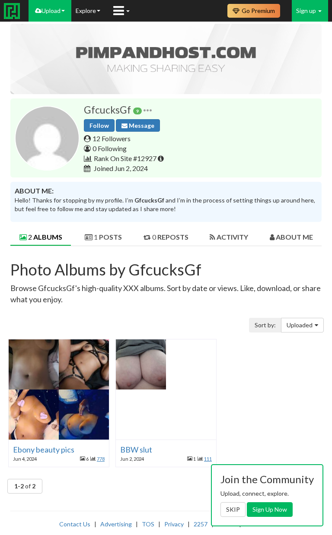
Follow (99, 125)
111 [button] (208, 459)
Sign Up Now (269, 509)
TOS (148, 524)
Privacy (174, 524)
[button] (147, 110)
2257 (201, 524)
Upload (51, 10)
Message (141, 125)
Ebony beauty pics (43, 449)
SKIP (233, 509)
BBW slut (136, 449)
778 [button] (101, 459)
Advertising (116, 524)
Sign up (306, 10)
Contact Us (74, 524)
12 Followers (112, 138)
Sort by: (265, 325)
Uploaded (300, 325)
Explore (86, 10)
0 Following (110, 148)
